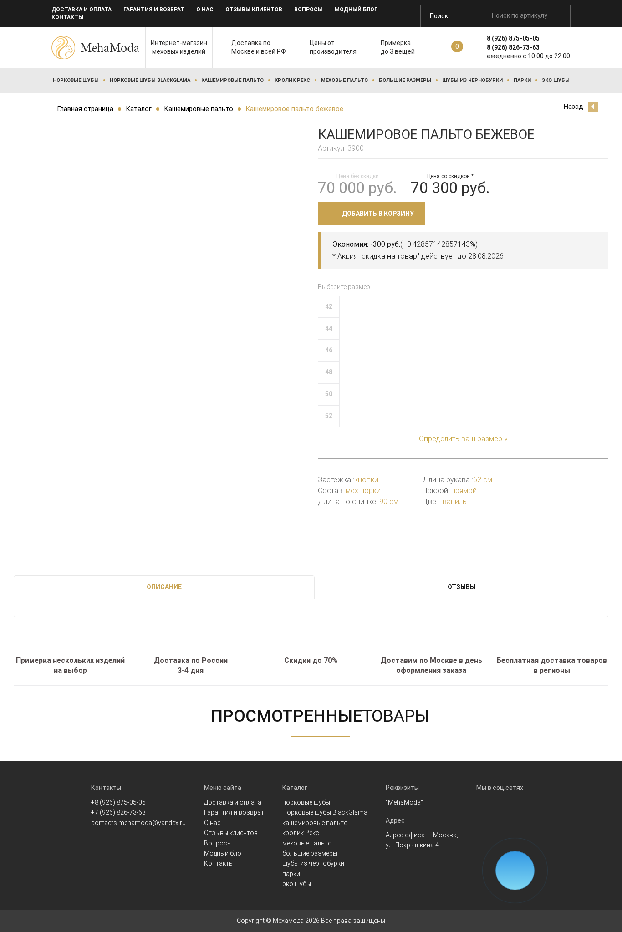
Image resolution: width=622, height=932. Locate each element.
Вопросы (308, 9)
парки (522, 80)
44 (328, 328)
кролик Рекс (292, 80)
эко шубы (556, 80)
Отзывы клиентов (253, 9)
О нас (205, 9)
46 (328, 350)
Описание (164, 587)
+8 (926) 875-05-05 (118, 802)
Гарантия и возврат (153, 9)
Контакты (67, 17)
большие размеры (405, 80)
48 (328, 372)
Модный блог (356, 9)
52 (328, 415)
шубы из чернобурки (472, 80)
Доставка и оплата (81, 9)
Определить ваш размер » (463, 438)
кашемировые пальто (232, 80)
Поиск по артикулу (519, 15)
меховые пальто (344, 80)
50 (328, 393)
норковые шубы (76, 80)
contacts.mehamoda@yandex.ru (138, 822)
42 (328, 306)
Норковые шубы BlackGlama (150, 80)
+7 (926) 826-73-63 (118, 812)
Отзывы (461, 587)
